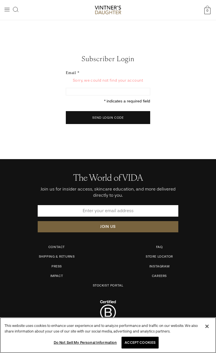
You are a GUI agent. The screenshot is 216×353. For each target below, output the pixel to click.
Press (56, 266)
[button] (16, 9)
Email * (72, 73)
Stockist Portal (108, 285)
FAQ (159, 247)
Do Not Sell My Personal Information (85, 342)
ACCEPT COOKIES (140, 342)
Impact (56, 276)
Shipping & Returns (57, 256)
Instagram (159, 266)
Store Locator (159, 256)
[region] (108, 335)
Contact (56, 247)
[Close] (207, 326)
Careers (159, 276)
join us (108, 226)
